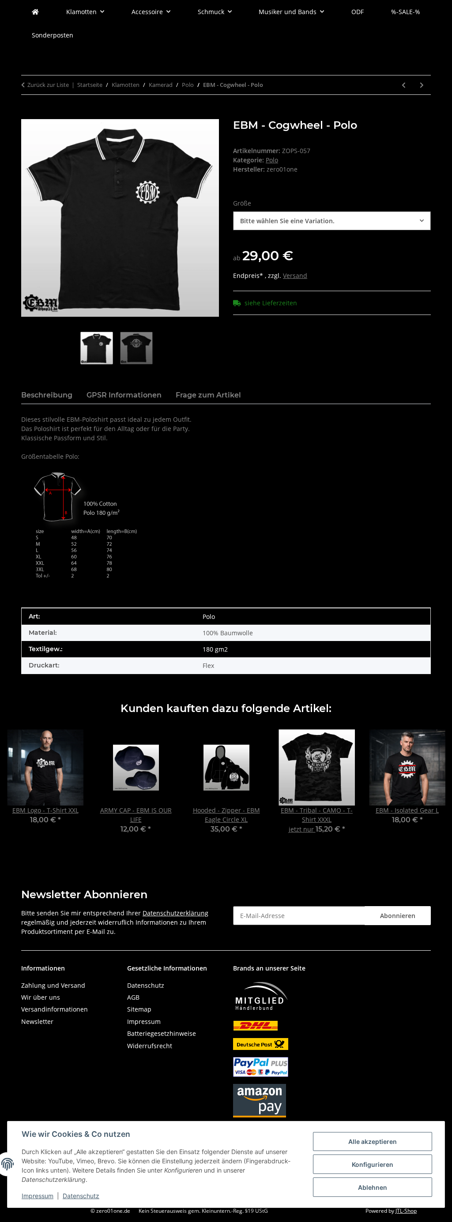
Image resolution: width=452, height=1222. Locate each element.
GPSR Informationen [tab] (124, 395)
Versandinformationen (54, 1009)
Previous (22, 787)
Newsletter (37, 1021)
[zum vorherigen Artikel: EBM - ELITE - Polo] (404, 84)
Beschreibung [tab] (46, 395)
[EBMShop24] (35, 11)
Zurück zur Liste (48, 85)
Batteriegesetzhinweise (161, 1033)
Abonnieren (397, 915)
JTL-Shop (406, 1211)
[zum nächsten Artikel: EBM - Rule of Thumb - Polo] (422, 84)
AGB (133, 997)
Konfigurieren (372, 1164)
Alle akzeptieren (372, 1141)
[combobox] (332, 220)
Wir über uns (40, 997)
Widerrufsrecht (149, 1046)
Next (430, 787)
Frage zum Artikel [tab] (208, 395)
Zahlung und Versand (53, 985)
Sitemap (139, 1009)
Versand (295, 275)
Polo (272, 160)
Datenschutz (81, 1196)
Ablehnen (372, 1187)
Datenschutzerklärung (175, 913)
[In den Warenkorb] (28, 114)
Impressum (37, 1196)
